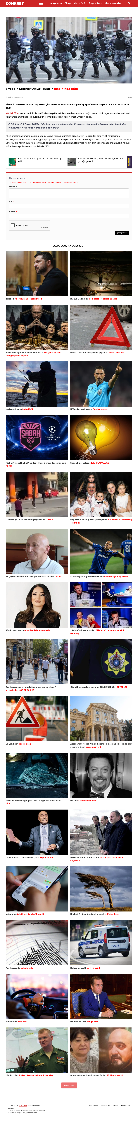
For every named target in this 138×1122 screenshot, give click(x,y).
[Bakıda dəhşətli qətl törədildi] (101, 942)
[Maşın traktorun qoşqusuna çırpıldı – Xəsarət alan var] (101, 327)
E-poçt (12, 212)
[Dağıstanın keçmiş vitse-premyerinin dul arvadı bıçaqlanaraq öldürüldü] (101, 494)
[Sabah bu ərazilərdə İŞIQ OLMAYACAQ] (101, 437)
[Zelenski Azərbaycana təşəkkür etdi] (37, 273)
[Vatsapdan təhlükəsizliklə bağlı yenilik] (37, 888)
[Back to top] (130, 1114)
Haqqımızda (55, 3)
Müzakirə (13, 186)
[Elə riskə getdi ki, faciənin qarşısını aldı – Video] (37, 494)
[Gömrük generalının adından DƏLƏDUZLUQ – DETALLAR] (101, 661)
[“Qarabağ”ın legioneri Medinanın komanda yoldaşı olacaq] (101, 551)
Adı (10, 202)
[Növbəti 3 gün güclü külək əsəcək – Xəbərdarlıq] (101, 888)
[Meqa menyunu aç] (41, 3)
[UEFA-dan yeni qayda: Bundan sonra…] (101, 384)
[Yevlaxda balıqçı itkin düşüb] (37, 384)
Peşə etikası (95, 3)
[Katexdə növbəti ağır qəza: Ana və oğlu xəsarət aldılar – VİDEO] (37, 775)
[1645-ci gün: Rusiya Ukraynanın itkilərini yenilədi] (37, 1050)
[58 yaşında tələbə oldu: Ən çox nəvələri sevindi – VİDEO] (37, 551)
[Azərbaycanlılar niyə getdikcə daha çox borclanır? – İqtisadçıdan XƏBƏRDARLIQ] (37, 661)
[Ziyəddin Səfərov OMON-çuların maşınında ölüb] (69, 50)
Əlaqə (67, 3)
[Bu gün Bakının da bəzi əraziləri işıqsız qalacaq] (101, 273)
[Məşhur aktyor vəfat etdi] (101, 775)
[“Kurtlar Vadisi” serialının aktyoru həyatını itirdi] (37, 832)
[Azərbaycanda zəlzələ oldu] (37, 942)
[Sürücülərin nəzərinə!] (37, 996)
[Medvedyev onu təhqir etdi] (101, 996)
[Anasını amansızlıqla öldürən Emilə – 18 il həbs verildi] (101, 1050)
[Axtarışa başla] (129, 3)
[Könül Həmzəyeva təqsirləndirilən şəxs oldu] (37, 604)
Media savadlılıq (113, 3)
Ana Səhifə (93, 1106)
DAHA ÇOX (69, 1085)
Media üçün (80, 3)
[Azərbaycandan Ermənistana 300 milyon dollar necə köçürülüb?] (101, 832)
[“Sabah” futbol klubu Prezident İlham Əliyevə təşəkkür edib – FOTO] (37, 437)
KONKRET (23, 1106)
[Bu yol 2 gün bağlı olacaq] (37, 718)
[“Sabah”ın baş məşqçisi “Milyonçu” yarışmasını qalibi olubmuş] (101, 604)
